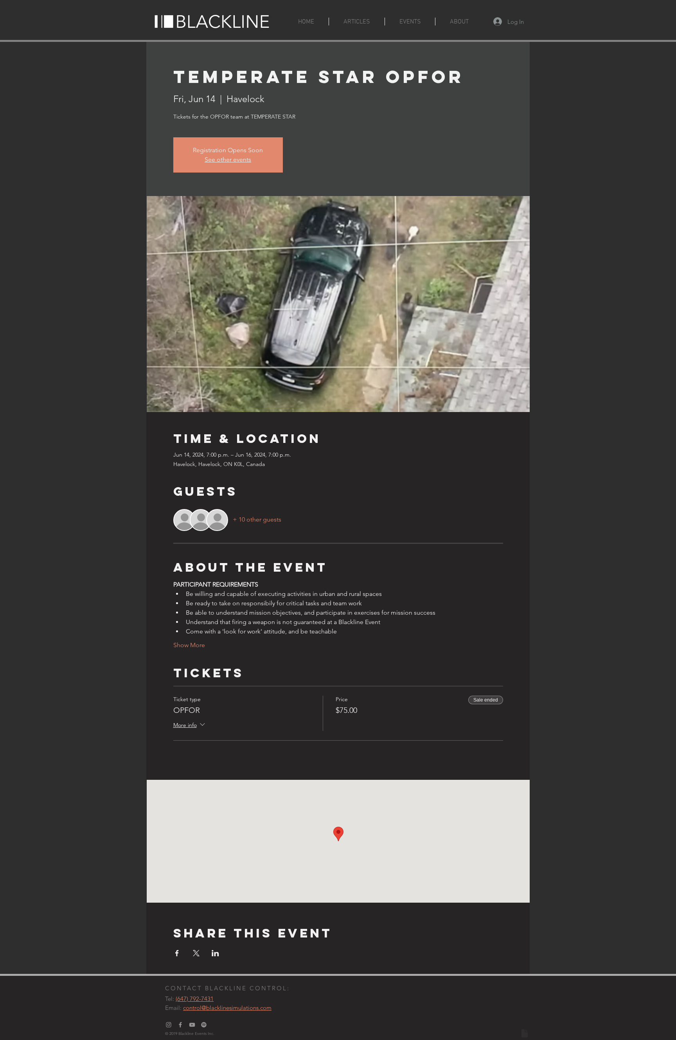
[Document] (525, 1033)
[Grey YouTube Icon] (192, 1024)
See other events (228, 159)
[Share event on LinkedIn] (215, 953)
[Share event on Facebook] (177, 953)
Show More (189, 645)
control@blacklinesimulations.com (227, 1007)
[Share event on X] (196, 953)
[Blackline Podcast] (203, 1024)
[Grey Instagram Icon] (168, 1024)
